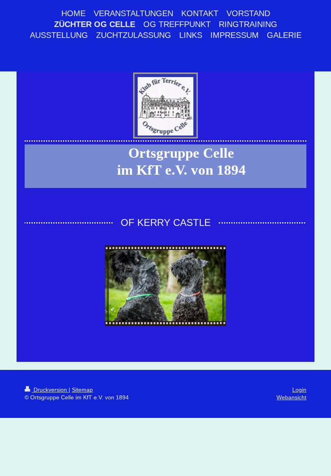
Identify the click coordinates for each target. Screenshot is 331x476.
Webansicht (291, 397)
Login (299, 389)
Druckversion (50, 389)
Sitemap (82, 389)
